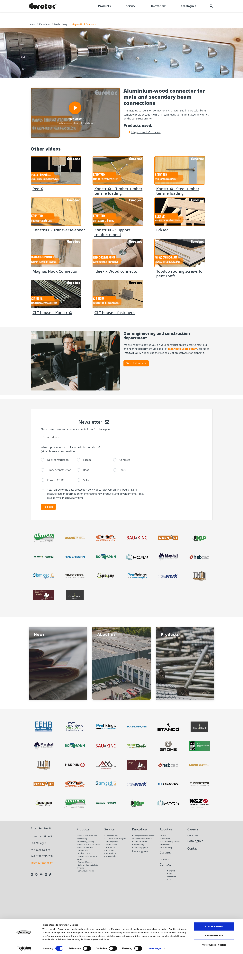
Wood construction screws (89, 844)
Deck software (111, 835)
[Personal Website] (50, 874)
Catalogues (140, 851)
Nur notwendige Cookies (214, 945)
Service (109, 829)
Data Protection (171, 875)
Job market (165, 859)
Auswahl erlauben (214, 935)
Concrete (124, 459)
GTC (170, 879)
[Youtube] (41, 874)
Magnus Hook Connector (146, 132)
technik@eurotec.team (182, 348)
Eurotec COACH (56, 480)
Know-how (44, 24)
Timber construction (59, 470)
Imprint (171, 871)
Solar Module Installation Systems (88, 866)
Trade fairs (165, 844)
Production (165, 838)
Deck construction (58, 459)
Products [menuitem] (104, 6)
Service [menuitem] (131, 6)
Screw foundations (86, 871)
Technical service (136, 363)
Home (32, 24)
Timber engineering (86, 841)
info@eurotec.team (42, 862)
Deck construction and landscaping (87, 837)
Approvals (109, 850)
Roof (86, 470)
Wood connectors (85, 847)
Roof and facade (85, 862)
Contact (165, 864)
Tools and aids (84, 853)
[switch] (87, 948)
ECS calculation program (115, 838)
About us (166, 829)
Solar (86, 480)
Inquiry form (110, 853)
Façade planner (112, 841)
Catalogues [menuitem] (188, 6)
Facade (87, 459)
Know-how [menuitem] (158, 6)
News (163, 835)
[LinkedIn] (46, 874)
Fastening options (140, 847)
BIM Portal (110, 847)
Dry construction (85, 850)
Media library (60, 24)
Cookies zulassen (214, 926)
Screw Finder (110, 856)
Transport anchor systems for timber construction (143, 837)
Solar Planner (111, 844)
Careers (165, 853)
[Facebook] (32, 874)
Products (83, 829)
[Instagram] (36, 874)
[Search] (211, 6)
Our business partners (170, 841)
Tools (122, 470)
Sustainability (166, 847)
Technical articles (140, 841)
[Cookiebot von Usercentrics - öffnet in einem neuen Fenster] (24, 948)
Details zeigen (154, 948)
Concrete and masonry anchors (87, 857)
